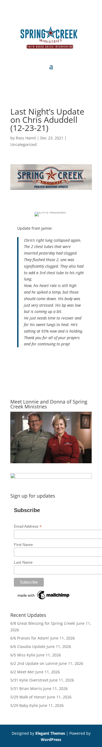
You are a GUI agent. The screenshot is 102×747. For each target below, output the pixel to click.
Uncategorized (23, 144)
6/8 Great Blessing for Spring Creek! (42, 623)
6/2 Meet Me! (22, 671)
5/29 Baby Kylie (24, 705)
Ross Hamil (26, 138)
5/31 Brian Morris (26, 688)
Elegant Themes (50, 733)
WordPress (51, 739)
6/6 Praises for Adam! (29, 638)
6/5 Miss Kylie (22, 655)
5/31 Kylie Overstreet (29, 680)
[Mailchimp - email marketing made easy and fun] (44, 599)
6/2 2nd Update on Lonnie (34, 663)
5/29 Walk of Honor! (28, 697)
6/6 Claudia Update (27, 646)
